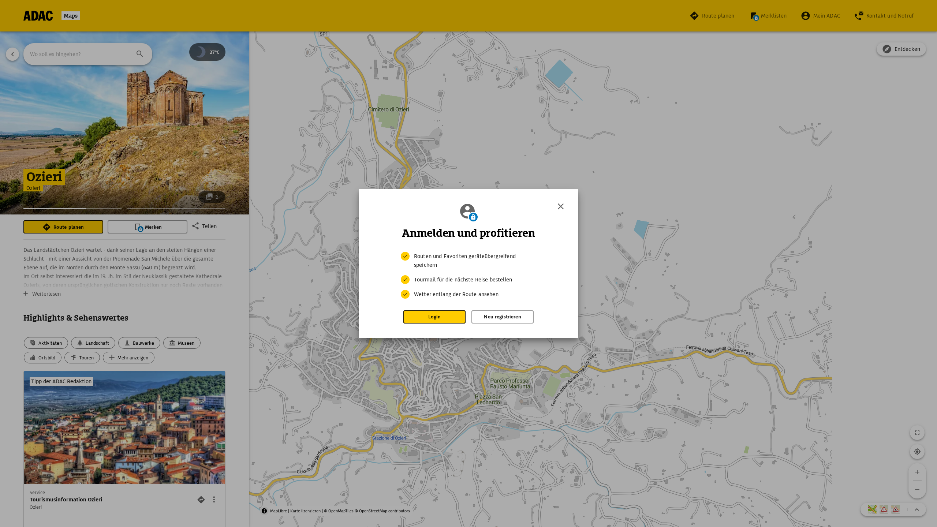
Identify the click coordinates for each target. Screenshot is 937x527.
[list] (468, 275)
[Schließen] (561, 206)
